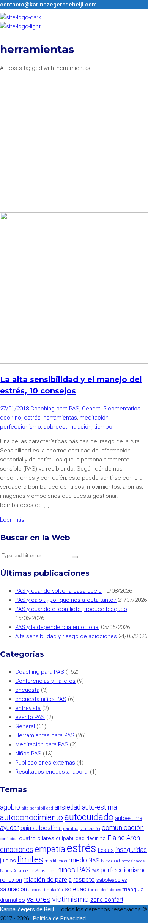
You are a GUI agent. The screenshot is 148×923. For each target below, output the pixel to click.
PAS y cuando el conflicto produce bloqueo (71, 609)
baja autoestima (41, 827)
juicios (8, 861)
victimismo (70, 899)
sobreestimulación (67, 426)
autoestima (128, 818)
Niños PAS (28, 753)
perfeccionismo (20, 426)
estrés (32, 417)
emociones (16, 849)
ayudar (9, 827)
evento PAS (30, 717)
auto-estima (99, 807)
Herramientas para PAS (44, 735)
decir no (10, 417)
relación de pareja (48, 879)
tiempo (103, 426)
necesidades (133, 861)
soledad (76, 889)
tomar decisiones (104, 889)
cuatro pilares (36, 838)
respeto (84, 879)
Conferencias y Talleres (45, 680)
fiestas (106, 850)
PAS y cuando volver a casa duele (58, 590)
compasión (90, 828)
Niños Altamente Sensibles (28, 870)
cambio (70, 828)
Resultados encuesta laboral (51, 771)
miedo (78, 860)
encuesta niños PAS (40, 699)
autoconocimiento (31, 817)
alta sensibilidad (37, 808)
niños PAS (73, 870)
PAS (95, 870)
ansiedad (67, 807)
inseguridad (131, 849)
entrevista (28, 708)
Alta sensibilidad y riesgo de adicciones (66, 636)
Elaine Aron (123, 838)
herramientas (60, 417)
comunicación (123, 827)
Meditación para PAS (41, 744)
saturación (13, 889)
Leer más (12, 519)
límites (30, 859)
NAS (93, 860)
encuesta (27, 690)
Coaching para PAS (54, 408)
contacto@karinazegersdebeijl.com (48, 4)
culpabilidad (70, 838)
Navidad (110, 861)
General (92, 408)
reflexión (11, 879)
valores (38, 899)
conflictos (8, 838)
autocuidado (89, 817)
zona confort (106, 899)
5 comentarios (121, 408)
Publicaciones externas (45, 762)
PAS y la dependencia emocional (57, 627)
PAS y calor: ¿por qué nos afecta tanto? (66, 600)
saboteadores (111, 880)
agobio (10, 807)
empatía (50, 849)
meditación (94, 417)
